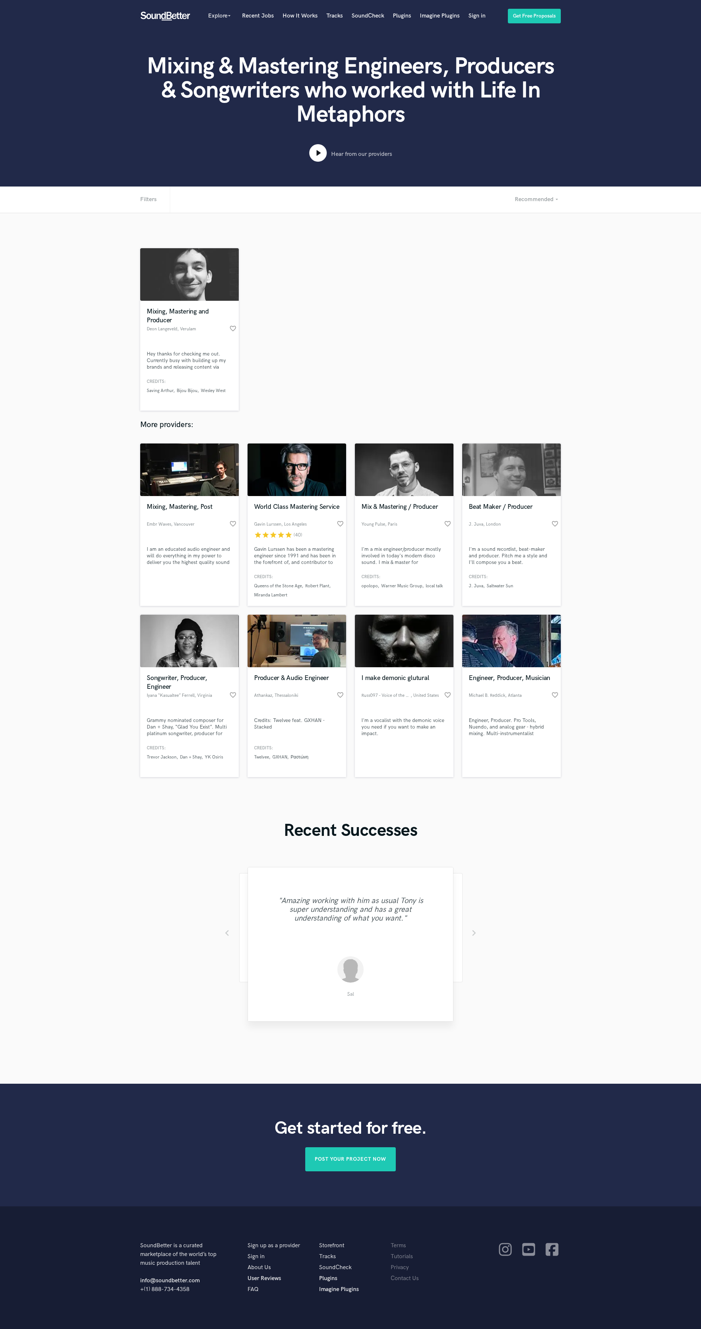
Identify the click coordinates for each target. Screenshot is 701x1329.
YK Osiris (214, 757)
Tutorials (402, 1256)
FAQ (253, 1289)
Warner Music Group (401, 586)
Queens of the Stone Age (278, 586)
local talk (434, 586)
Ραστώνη (300, 757)
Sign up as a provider (274, 1245)
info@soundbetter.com (170, 1280)
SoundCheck (368, 15)
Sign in (477, 15)
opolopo (369, 586)
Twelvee (261, 757)
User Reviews (264, 1278)
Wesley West (213, 390)
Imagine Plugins (440, 15)
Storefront (331, 1245)
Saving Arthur (160, 390)
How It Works (300, 15)
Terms (398, 1245)
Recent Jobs (258, 15)
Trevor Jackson (162, 757)
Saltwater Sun (500, 586)
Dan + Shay (191, 757)
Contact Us (405, 1278)
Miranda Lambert (270, 595)
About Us (259, 1267)
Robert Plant (317, 586)
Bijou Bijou (187, 390)
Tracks (334, 15)
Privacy (400, 1267)
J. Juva (476, 586)
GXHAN (279, 757)
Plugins (402, 15)
